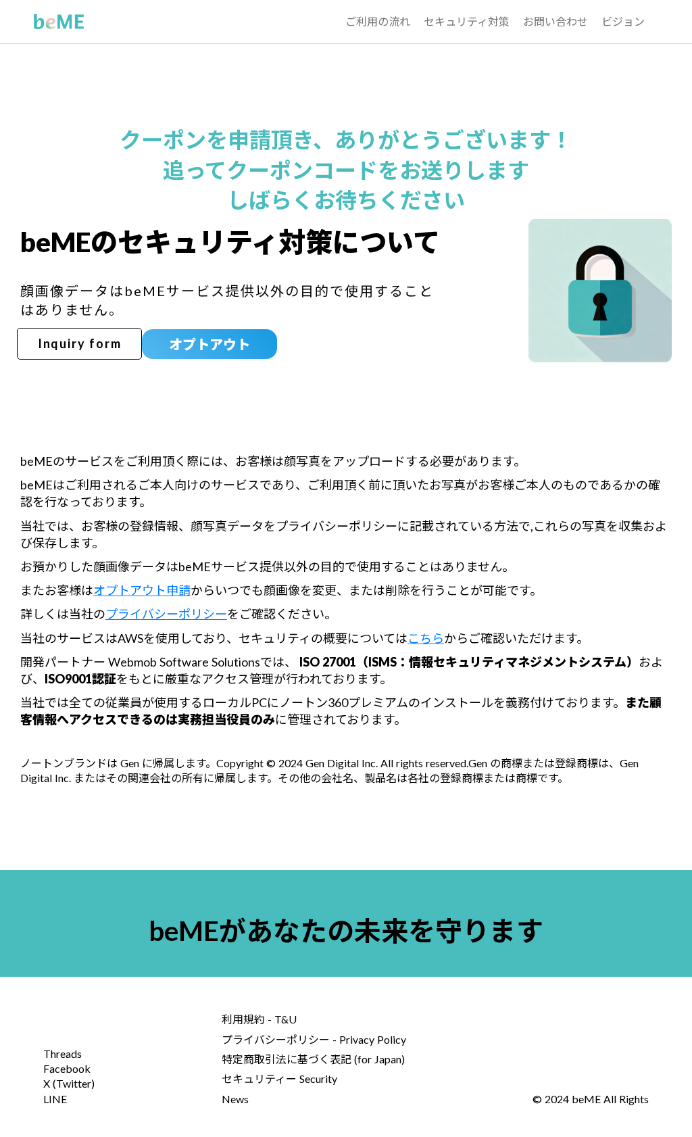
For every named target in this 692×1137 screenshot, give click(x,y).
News (235, 1098)
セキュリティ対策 (467, 21)
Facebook (67, 1068)
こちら (425, 638)
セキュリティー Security (279, 1078)
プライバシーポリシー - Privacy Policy (314, 1039)
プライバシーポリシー (166, 613)
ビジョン (623, 21)
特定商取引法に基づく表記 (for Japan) (313, 1059)
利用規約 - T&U (259, 1019)
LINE (55, 1098)
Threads (62, 1053)
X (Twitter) (69, 1083)
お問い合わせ (555, 21)
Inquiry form (80, 343)
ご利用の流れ (377, 21)
